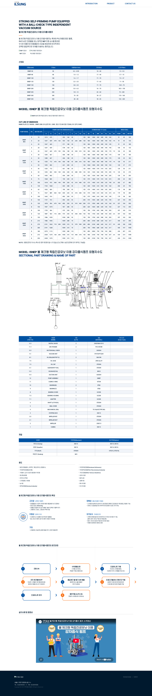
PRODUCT (111, 4)
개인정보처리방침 (127, 677)
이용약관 (136, 677)
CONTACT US (130, 4)
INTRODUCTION (91, 4)
